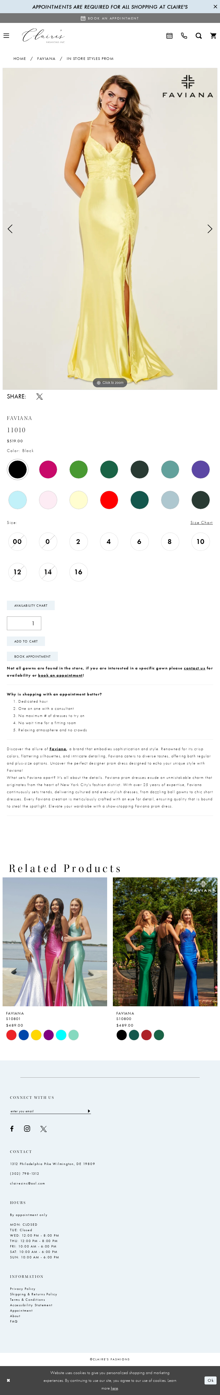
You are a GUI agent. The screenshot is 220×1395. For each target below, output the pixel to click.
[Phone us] (184, 35)
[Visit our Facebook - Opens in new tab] (12, 1129)
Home (19, 58)
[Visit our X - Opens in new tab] (43, 1129)
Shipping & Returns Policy (34, 1294)
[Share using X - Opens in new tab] (39, 396)
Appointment (21, 1310)
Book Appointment (32, 656)
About (15, 1316)
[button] (6, 35)
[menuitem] (6, 35)
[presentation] (73, 941)
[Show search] (198, 35)
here (114, 1388)
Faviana (46, 58)
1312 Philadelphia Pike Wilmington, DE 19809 (52, 1164)
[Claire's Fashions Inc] (43, 35)
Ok (211, 1380)
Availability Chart (31, 605)
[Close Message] (214, 6)
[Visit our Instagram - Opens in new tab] (27, 1128)
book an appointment (60, 675)
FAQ (14, 1321)
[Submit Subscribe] (88, 1111)
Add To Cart (26, 641)
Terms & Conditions (27, 1299)
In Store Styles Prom (90, 58)
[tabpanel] (110, 229)
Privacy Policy (23, 1288)
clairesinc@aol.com (27, 1183)
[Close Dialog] (8, 1381)
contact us (194, 668)
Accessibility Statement (31, 1305)
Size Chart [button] (201, 522)
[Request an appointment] (169, 35)
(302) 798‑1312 (25, 1173)
